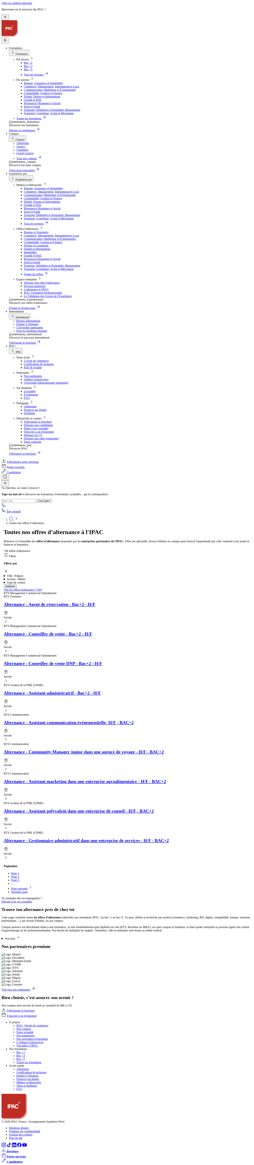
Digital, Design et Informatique (42, 96)
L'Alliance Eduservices (30, 1042)
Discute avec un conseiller (16, 901)
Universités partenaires (29, 327)
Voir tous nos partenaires (15, 989)
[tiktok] (9, 1146)
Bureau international (28, 320)
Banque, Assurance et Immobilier (43, 83)
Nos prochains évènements (32, 1038)
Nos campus (23, 1028)
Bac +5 (28, 69)
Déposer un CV (33, 435)
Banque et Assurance (36, 232)
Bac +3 (28, 66)
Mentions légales (19, 1128)
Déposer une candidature (38, 425)
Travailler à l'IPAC (27, 1045)
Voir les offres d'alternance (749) (23, 589)
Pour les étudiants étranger (31, 330)
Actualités (30, 391)
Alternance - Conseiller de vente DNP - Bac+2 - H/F (53, 663)
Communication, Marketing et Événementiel (50, 89)
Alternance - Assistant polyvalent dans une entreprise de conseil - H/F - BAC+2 (79, 811)
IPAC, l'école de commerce (32, 1025)
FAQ (27, 398)
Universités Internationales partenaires (46, 382)
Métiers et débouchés (28, 1082)
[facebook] (19, 1146)
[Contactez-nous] (3, 506)
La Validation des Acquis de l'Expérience (48, 296)
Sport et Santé (32, 106)
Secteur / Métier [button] (16, 579)
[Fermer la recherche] (5, 483)
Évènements (31, 394)
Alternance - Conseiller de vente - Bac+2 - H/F (48, 633)
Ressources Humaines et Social (42, 103)
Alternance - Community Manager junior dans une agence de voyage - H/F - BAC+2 (84, 751)
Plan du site (15, 1138)
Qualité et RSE (32, 99)
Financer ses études (35, 409)
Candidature (14, 472)
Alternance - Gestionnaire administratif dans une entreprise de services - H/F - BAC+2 (86, 840)
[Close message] (5, 17)
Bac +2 (28, 62)
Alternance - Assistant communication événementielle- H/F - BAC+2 (69, 722)
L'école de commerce (36, 360)
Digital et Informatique (37, 249)
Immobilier (30, 252)
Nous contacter (32, 441)
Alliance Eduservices (36, 379)
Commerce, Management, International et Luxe (51, 86)
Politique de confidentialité (24, 1131)
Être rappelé (14, 511)
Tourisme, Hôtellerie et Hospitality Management (52, 110)
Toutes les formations (28, 1062)
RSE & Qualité (33, 367)
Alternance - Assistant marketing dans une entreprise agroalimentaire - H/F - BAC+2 (85, 781)
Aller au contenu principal (16, 3)
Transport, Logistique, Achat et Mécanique (49, 113)
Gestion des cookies (20, 1134)
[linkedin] (14, 1146)
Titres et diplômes (26, 1085)
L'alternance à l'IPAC (36, 289)
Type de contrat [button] (16, 582)
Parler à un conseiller (36, 428)
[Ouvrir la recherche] (5, 477)
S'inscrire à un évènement (39, 431)
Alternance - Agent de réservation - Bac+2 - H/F (49, 604)
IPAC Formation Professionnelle (43, 292)
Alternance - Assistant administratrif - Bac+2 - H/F (52, 693)
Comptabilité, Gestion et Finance (43, 93)
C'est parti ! (44, 501)
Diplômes (29, 413)
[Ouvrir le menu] (5, 40)
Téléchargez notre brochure (23, 461)
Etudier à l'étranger (27, 1075)
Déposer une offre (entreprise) (41, 438)
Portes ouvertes (16, 467)
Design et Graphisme (36, 245)
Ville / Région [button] (15, 575)
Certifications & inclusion (39, 364)
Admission (30, 406)
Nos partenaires (33, 376)
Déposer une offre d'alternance (42, 282)
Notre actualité (24, 1032)
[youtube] (24, 1146)
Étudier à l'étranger (27, 324)
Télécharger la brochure (38, 421)
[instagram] (4, 1146)
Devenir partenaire (35, 286)
